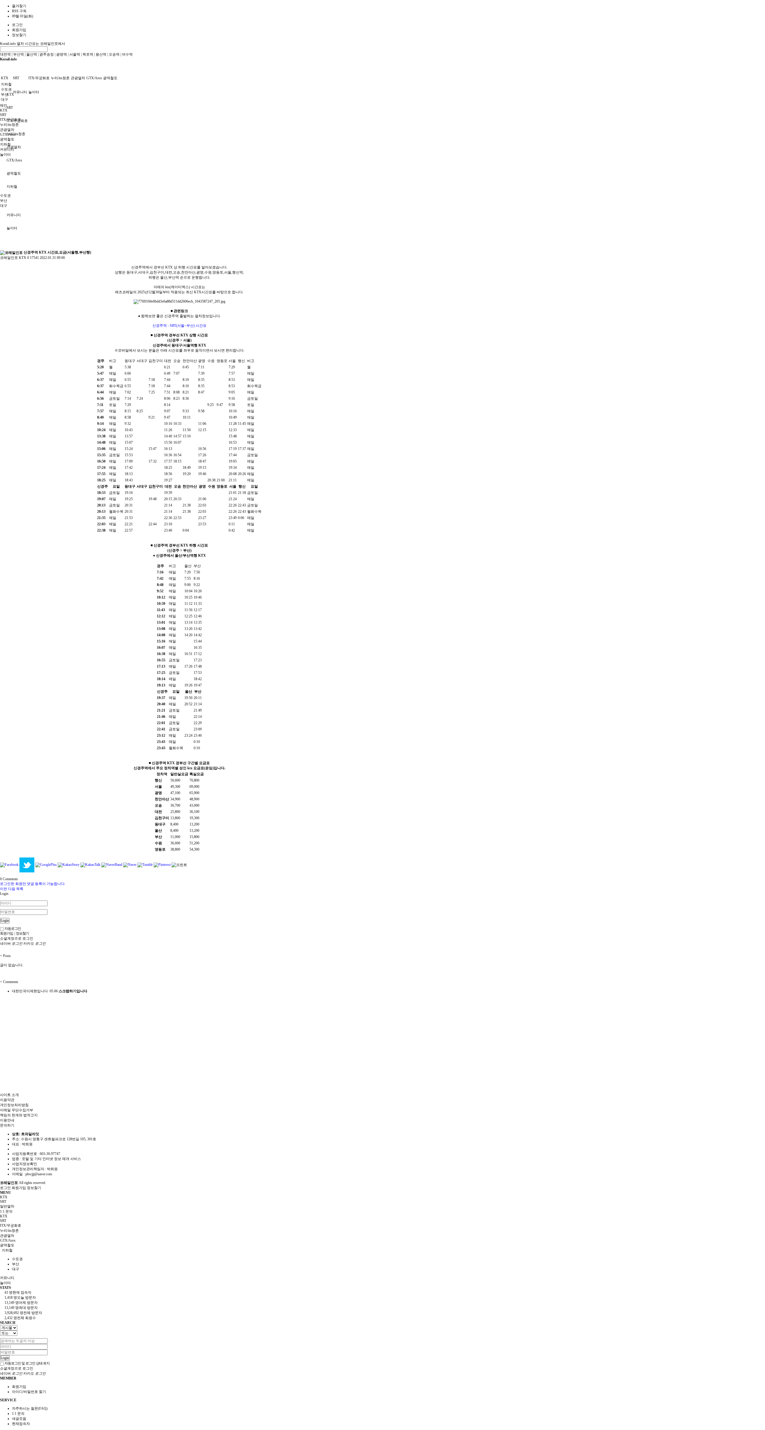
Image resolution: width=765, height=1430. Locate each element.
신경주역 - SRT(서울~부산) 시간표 (179, 325)
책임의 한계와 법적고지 (19, 1115)
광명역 (61, 54)
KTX (10, 94)
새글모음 (19, 1419)
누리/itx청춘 (16, 134)
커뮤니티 (20, 92)
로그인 (17, 25)
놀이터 (33, 92)
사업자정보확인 (24, 1164)
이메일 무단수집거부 (16, 1110)
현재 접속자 (17, 1292)
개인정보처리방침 (14, 1105)
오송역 (114, 54)
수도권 (6, 89)
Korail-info (8, 44)
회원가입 (19, 30)
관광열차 (78, 78)
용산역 (101, 54)
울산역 (31, 54)
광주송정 (46, 54)
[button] (4, 889)
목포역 (87, 54)
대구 (4, 99)
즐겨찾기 (19, 6)
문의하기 (7, 1125)
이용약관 (7, 1100)
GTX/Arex (14, 160)
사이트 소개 (9, 1095)
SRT (10, 108)
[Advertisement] (179, 203)
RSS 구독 (19, 11)
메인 (3, 105)
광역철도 (110, 78)
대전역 (5, 54)
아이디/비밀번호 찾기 (29, 1392)
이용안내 (7, 1120)
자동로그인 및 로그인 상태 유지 (27, 1363)
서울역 (74, 54)
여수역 (127, 54)
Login (5, 920)
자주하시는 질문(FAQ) (30, 1408)
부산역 (18, 54)
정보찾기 (19, 35)
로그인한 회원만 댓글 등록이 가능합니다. (32, 884)
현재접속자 (21, 1424)
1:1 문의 (18, 1413)
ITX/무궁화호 (39, 78)
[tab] (382, 1216)
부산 (4, 94)
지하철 (6, 84)
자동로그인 (12, 929)
